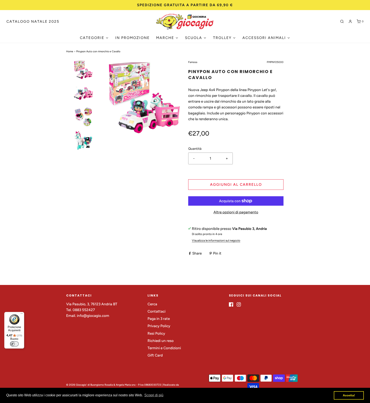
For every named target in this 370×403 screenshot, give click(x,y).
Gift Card (155, 355)
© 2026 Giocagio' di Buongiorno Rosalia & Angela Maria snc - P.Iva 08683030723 (113, 384)
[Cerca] (342, 21)
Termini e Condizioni (164, 348)
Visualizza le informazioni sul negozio (216, 240)
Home (69, 51)
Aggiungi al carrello (236, 184)
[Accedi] (350, 21)
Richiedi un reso (161, 341)
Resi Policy (156, 333)
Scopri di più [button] (153, 395)
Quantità (194, 149)
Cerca (152, 304)
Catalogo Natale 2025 (32, 21)
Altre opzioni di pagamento (235, 212)
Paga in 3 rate (159, 318)
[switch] (14, 343)
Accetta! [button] (349, 395)
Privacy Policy (159, 326)
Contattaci (157, 311)
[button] (83, 77)
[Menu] (21, 314)
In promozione (132, 38)
